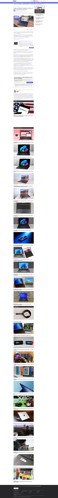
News (14, 10)
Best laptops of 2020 (16, 39)
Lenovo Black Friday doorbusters (18, 31)
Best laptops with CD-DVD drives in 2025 (39, 24)
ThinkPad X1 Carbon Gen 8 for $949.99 (25, 34)
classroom (31, 49)
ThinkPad (29, 32)
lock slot (31, 65)
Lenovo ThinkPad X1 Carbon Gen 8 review (20, 54)
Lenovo (22, 35)
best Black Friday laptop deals (19, 37)
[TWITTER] (17, 91)
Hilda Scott (17, 10)
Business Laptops (18, 6)
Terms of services (23, 84)
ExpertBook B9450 (23, 68)
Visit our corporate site (38, 486)
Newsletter (32, 29)
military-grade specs (30, 58)
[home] (14, 3)
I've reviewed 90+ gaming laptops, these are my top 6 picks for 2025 (39, 21)
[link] (16, 43)
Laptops (14, 6)
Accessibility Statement (16, 492)
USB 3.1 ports (18, 65)
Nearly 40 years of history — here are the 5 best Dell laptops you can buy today (40, 15)
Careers (37, 492)
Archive (30, 492)
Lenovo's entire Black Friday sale (20, 38)
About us (22, 492)
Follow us (29, 29)
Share (15, 29)
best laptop (18, 49)
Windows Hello (19, 64)
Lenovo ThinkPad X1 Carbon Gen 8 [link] (24, 43)
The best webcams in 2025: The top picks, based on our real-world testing (40, 18)
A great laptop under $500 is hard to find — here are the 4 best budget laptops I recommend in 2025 (39, 11)
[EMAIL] (18, 91)
